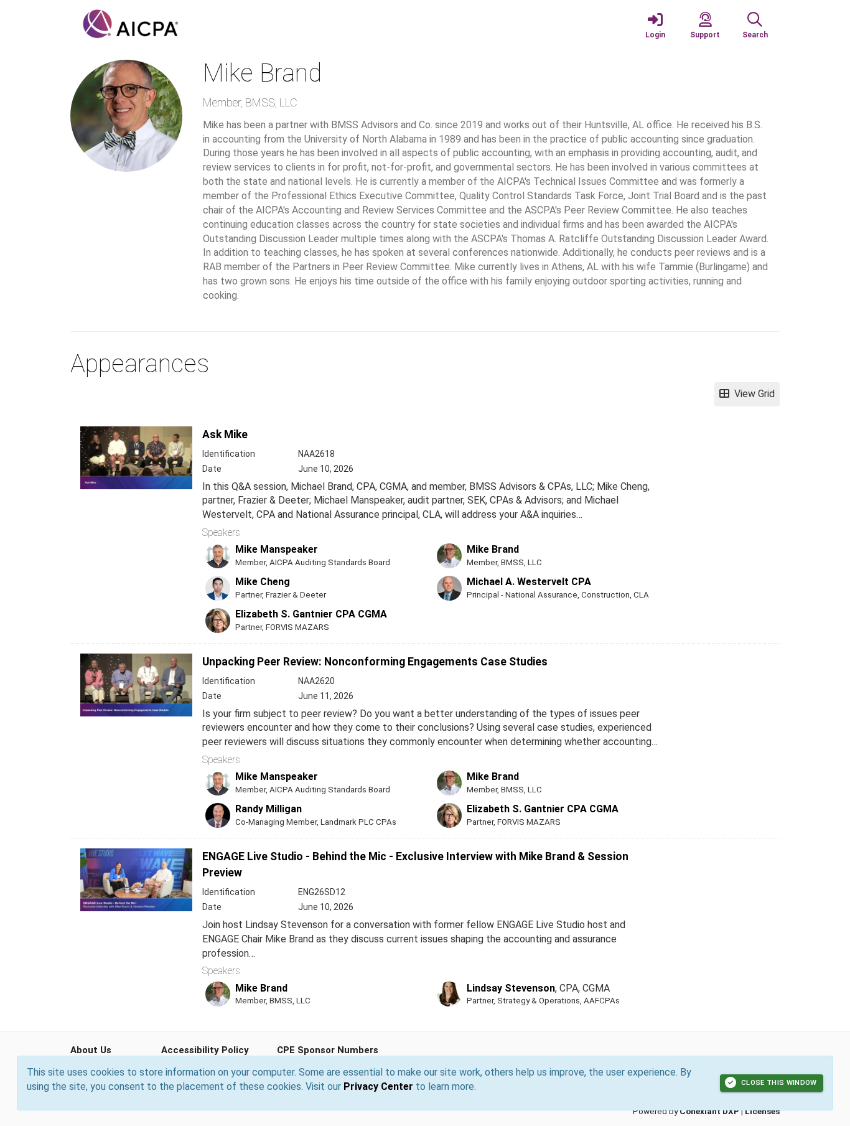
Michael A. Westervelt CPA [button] (529, 582)
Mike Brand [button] (493, 549)
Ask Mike (225, 434)
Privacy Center (378, 1086)
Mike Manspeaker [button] (276, 549)
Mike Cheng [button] (262, 582)
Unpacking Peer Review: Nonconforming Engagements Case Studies (375, 661)
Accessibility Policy (205, 1050)
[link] (655, 25)
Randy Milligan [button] (268, 809)
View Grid (752, 394)
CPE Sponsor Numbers (327, 1050)
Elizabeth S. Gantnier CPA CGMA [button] (311, 614)
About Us (90, 1050)
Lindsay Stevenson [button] (511, 988)
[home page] (188, 25)
